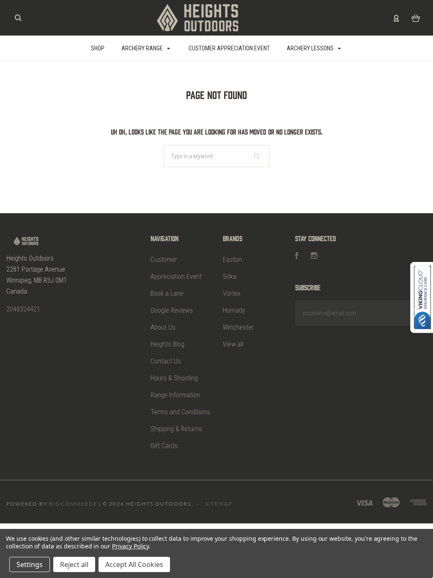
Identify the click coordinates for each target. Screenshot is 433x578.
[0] (415, 17)
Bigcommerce (73, 504)
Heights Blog (167, 344)
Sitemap (219, 504)
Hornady (234, 310)
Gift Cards (164, 446)
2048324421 (23, 309)
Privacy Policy (130, 546)
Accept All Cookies (134, 564)
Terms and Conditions (180, 412)
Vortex (232, 293)
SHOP (97, 48)
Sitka (229, 276)
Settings (29, 564)
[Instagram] (314, 257)
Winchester (238, 327)
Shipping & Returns (176, 429)
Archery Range (142, 48)
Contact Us (166, 361)
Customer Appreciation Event (229, 48)
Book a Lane (167, 293)
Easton (232, 260)
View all (233, 344)
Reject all (74, 564)
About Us (163, 327)
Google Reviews (172, 310)
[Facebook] (297, 257)
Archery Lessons (311, 48)
